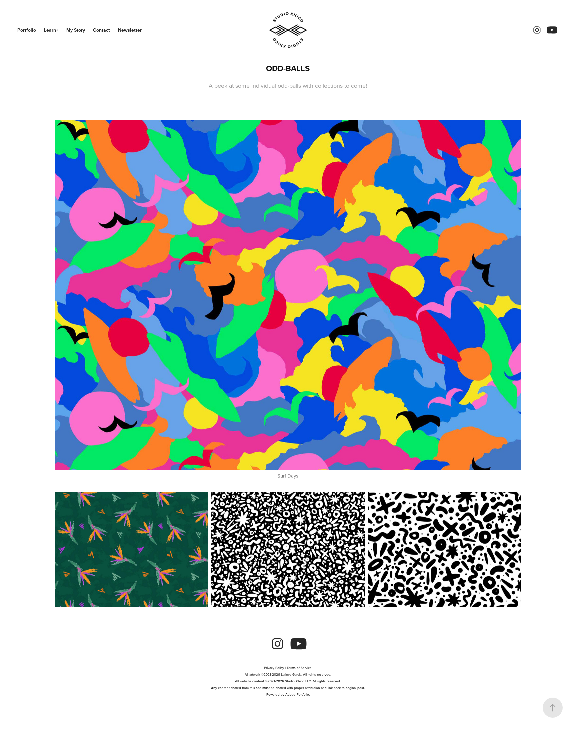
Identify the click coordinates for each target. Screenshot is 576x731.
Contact (101, 30)
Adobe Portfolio (297, 694)
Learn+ (51, 30)
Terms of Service (299, 667)
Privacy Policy (274, 667)
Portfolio (26, 30)
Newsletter (130, 30)
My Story (75, 30)
